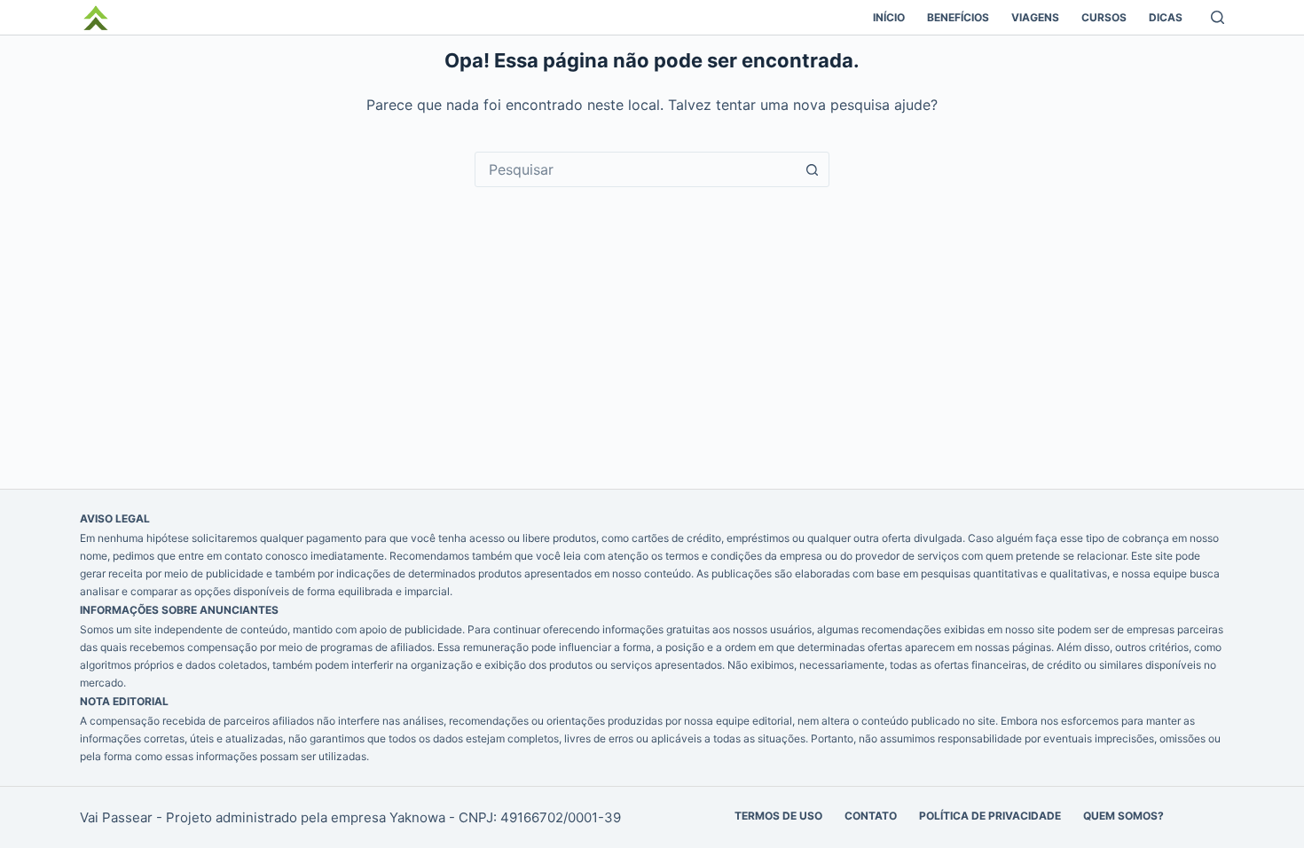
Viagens (1035, 17)
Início (889, 17)
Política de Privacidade (990, 815)
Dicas (1165, 17)
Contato (870, 815)
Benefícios (958, 17)
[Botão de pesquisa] (812, 169)
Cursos (1104, 17)
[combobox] (635, 169)
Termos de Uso (778, 815)
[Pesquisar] (1217, 17)
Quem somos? (1123, 815)
